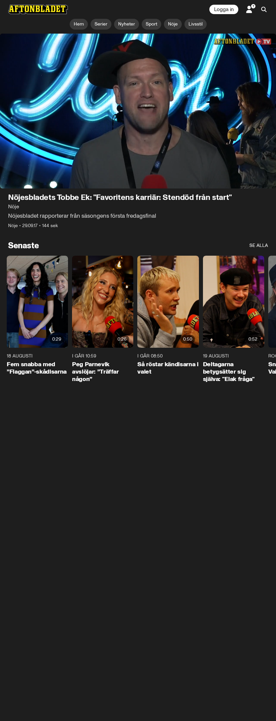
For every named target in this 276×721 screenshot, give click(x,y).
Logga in (224, 9)
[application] (138, 111)
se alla (258, 245)
